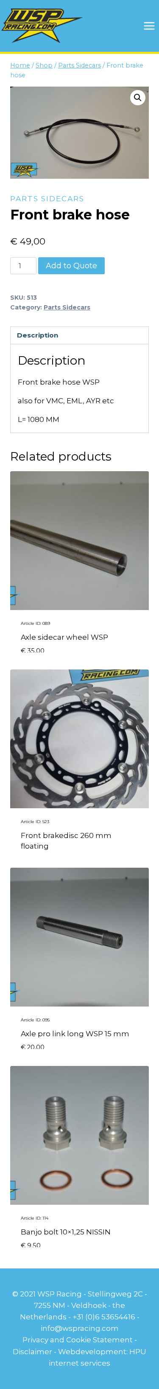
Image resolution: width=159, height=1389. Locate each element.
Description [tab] (37, 335)
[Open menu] (149, 25)
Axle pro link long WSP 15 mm (75, 1033)
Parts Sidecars (47, 198)
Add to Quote (71, 265)
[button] (137, 97)
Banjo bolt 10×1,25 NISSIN (66, 1232)
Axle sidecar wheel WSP (64, 637)
